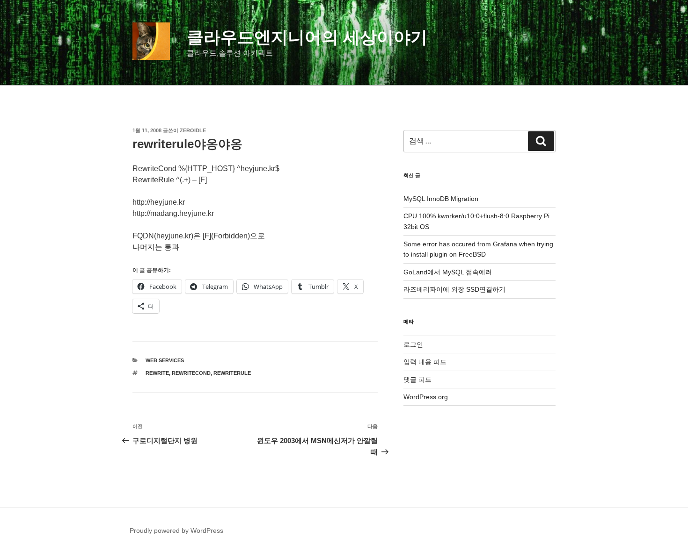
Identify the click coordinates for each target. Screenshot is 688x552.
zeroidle (193, 130)
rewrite (157, 373)
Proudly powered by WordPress (176, 530)
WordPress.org (425, 397)
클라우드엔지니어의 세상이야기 (307, 37)
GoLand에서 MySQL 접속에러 (447, 272)
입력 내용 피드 (424, 362)
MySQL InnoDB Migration (440, 198)
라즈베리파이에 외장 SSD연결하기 (454, 289)
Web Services (165, 360)
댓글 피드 (417, 379)
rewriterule (232, 373)
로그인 (413, 344)
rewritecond (191, 373)
